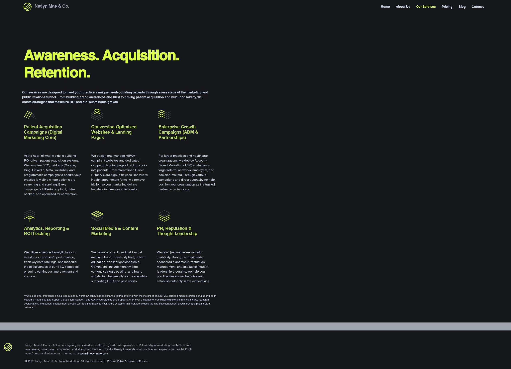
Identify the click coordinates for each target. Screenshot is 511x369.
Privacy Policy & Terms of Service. (128, 361)
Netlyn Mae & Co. (52, 6)
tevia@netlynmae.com (94, 353)
